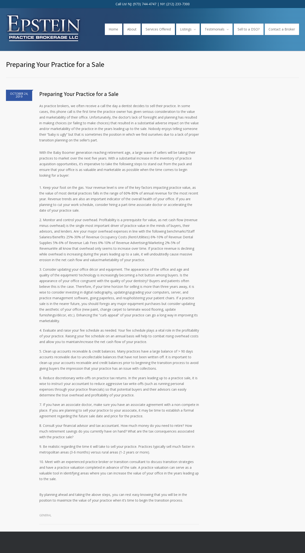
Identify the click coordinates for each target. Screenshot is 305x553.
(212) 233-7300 (178, 4)
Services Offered (158, 29)
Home (113, 29)
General (45, 515)
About (132, 29)
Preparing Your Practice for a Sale (78, 94)
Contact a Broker (282, 29)
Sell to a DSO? (248, 29)
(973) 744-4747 (144, 4)
